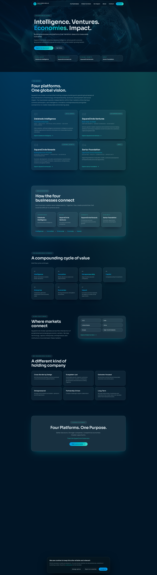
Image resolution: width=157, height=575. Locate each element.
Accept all (103, 569)
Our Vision (59, 48)
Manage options (76, 569)
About (104, 4)
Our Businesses (74, 4)
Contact (111, 4)
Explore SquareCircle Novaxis (42, 166)
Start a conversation (77, 444)
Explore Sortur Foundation (89, 166)
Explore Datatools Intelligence (42, 135)
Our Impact (97, 4)
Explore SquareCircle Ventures (91, 135)
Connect (119, 4)
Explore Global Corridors (88, 335)
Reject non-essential (90, 569)
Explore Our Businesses (42, 48)
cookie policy (68, 565)
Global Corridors (86, 4)
